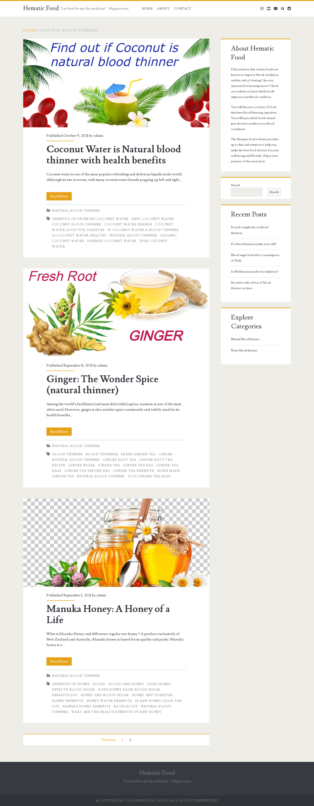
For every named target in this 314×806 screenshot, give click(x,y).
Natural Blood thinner (76, 211)
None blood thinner (244, 350)
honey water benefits (109, 701)
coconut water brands (128, 224)
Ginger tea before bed (87, 471)
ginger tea (109, 465)
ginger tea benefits (133, 471)
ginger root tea (119, 460)
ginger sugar (81, 465)
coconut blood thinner (76, 224)
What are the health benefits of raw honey (116, 712)
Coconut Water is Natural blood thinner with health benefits (116, 83)
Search (235, 185)
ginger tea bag (138, 465)
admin (98, 135)
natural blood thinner (133, 235)
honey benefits (67, 701)
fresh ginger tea (138, 454)
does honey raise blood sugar (129, 690)
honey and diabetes (152, 695)
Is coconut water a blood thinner (143, 230)
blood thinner (67, 454)
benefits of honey (71, 684)
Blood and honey (126, 684)
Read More (61, 197)
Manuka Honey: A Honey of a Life (116, 542)
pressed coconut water (112, 241)
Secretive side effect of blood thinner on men (251, 285)
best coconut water (153, 219)
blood (99, 684)
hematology (65, 695)
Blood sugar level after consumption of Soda (255, 257)
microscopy (126, 706)
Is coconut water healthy (79, 235)
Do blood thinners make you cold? (254, 244)
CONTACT (183, 9)
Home (147, 9)
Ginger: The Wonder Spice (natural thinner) (116, 312)
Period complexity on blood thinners (249, 230)
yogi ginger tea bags (149, 476)
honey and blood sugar (105, 695)
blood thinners (102, 454)
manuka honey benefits (87, 706)
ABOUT (163, 9)
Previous (108, 740)
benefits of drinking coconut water (90, 219)
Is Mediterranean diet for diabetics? (255, 271)
